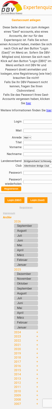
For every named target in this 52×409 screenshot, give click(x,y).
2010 (17, 391)
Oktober (22, 283)
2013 (17, 378)
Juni (20, 240)
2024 (17, 332)
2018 (17, 357)
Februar (22, 260)
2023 (17, 336)
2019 (17, 353)
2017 (17, 361)
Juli (19, 235)
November (24, 278)
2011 (17, 387)
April (20, 250)
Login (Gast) (37, 200)
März (20, 255)
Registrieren (11, 188)
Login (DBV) (14, 200)
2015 (17, 370)
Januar (21, 264)
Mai (19, 245)
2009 (17, 395)
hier (28, 103)
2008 (17, 399)
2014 (17, 374)
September (24, 225)
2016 (17, 366)
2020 (17, 349)
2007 (17, 404)
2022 (17, 340)
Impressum (9, 213)
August (22, 230)
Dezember (24, 274)
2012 (17, 382)
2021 (17, 345)
